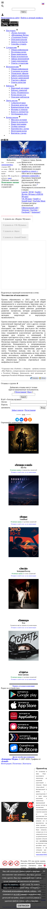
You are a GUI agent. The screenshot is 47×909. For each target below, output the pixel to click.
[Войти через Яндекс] (26, 419)
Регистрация (20, 392)
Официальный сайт (30, 208)
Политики (17, 763)
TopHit (37, 192)
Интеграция (6, 763)
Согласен (23, 906)
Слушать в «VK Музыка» (14, 225)
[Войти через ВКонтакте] (21, 419)
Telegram (25, 210)
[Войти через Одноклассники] (30, 419)
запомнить (5, 408)
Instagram (35, 212)
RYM (31, 192)
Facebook (25, 212)
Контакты (27, 763)
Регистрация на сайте (10, 18)
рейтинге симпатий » (31, 176)
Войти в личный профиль (32, 18)
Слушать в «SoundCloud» (14, 237)
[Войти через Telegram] (17, 419)
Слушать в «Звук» (11, 231)
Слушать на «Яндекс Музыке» (17, 219)
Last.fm (25, 192)
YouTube (33, 210)
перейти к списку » (30, 171)
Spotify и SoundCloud (31, 200)
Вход (29, 392)
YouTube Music (39, 201)
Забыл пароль (17, 410)
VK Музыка (27, 199)
